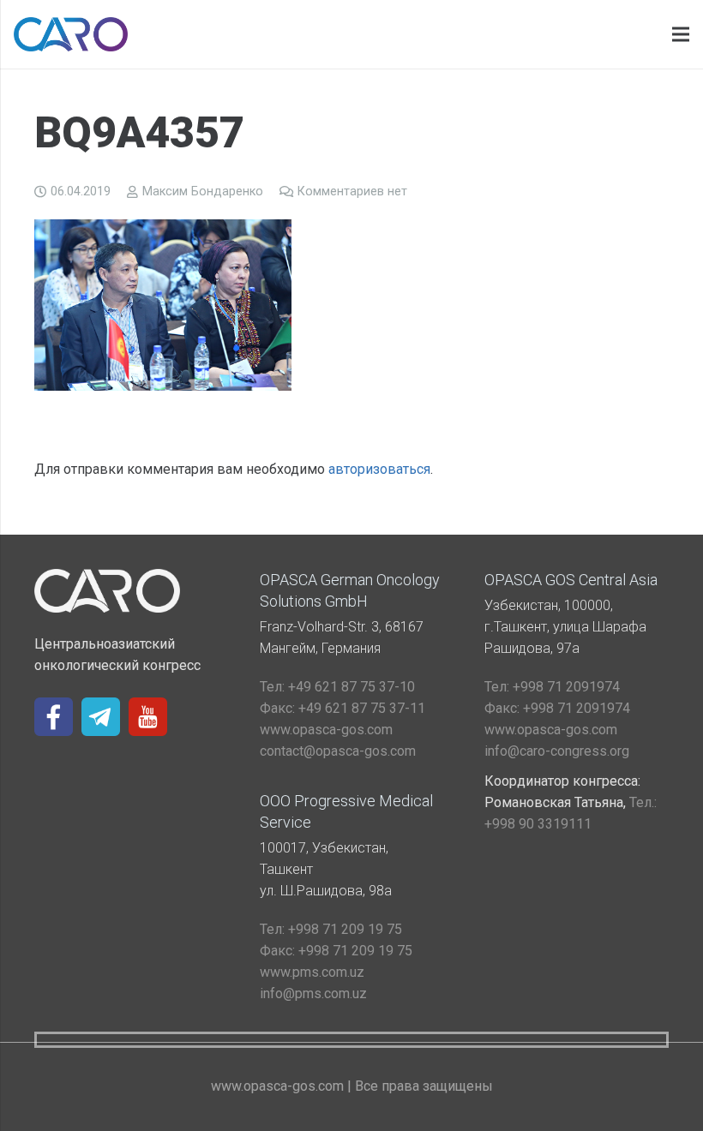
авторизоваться (379, 469)
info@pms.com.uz (313, 993)
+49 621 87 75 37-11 (342, 708)
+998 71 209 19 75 (331, 929)
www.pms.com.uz (312, 972)
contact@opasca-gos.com (338, 751)
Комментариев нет (352, 191)
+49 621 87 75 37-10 (337, 687)
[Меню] (680, 34)
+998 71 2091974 (552, 687)
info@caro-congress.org (556, 751)
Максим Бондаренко (202, 191)
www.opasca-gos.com (326, 729)
